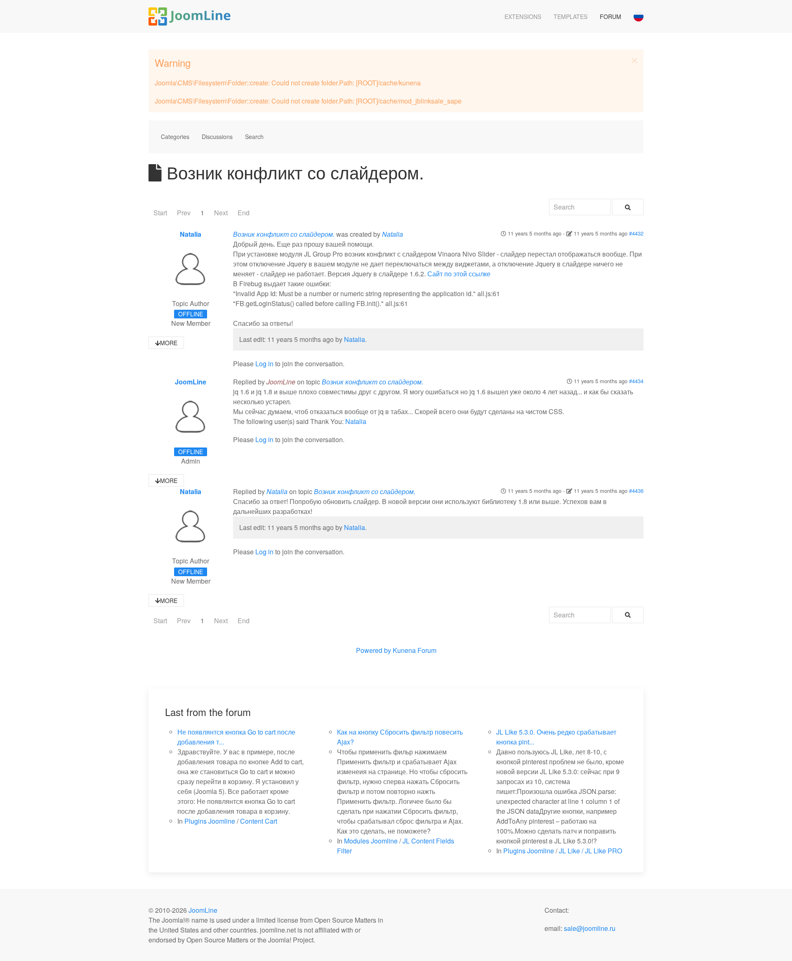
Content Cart (258, 821)
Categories (175, 136)
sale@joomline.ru (589, 928)
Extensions (522, 16)
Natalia (190, 234)
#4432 (636, 233)
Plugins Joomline (209, 821)
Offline (190, 314)
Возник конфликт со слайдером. (284, 234)
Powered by (373, 650)
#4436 (636, 491)
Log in (264, 363)
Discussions (217, 136)
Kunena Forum (414, 650)
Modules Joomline (371, 841)
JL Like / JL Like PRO (590, 850)
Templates (570, 16)
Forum (610, 16)
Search (254, 136)
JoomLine (190, 381)
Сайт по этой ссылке (458, 273)
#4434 (636, 381)
